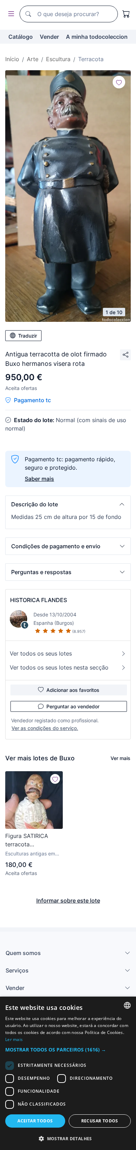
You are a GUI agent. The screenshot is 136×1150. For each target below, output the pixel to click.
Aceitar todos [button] (35, 1121)
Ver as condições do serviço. (45, 728)
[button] (68, 504)
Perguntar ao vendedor (72, 706)
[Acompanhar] (119, 82)
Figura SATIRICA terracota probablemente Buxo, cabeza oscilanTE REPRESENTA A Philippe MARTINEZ (33, 840)
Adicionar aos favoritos (72, 690)
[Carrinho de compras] (126, 14)
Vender (49, 36)
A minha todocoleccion (97, 36)
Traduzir (27, 336)
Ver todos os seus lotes (41, 653)
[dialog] (68, 1073)
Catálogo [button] (20, 36)
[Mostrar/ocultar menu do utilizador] (10, 14)
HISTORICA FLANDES (38, 599)
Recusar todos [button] (99, 1121)
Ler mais (14, 1039)
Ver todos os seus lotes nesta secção (59, 667)
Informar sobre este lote (68, 900)
